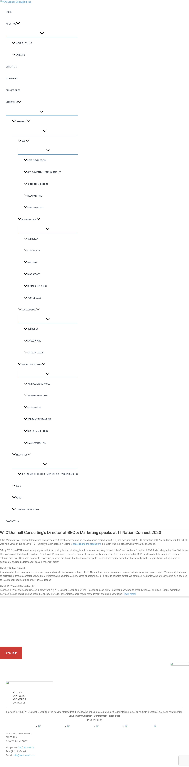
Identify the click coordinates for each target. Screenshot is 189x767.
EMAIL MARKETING (36, 443)
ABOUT (19, 498)
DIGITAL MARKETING (37, 431)
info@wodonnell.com (24, 755)
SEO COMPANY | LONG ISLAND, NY (44, 172)
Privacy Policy (94, 719)
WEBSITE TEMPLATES (38, 396)
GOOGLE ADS (33, 250)
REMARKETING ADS (37, 286)
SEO (24, 141)
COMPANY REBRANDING (39, 419)
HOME (9, 12)
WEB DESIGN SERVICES (38, 384)
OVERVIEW (32, 239)
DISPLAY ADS (33, 274)
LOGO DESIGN (34, 407)
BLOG (18, 486)
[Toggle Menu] (42, 33)
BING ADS (32, 262)
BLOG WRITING (34, 196)
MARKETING (12, 102)
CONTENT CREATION (37, 184)
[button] (18, 24)
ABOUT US (11, 24)
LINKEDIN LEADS (35, 353)
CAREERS (20, 55)
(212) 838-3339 (26, 747)
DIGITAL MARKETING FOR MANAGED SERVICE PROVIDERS (50, 474)
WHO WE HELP (19, 699)
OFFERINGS (11, 67)
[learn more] (130, 594)
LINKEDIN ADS (34, 341)
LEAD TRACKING (35, 207)
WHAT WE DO (19, 696)
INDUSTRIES (12, 78)
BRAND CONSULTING (32, 364)
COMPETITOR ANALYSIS (27, 509)
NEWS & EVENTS (24, 43)
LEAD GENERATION (36, 160)
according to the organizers (87, 543)
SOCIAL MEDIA (29, 310)
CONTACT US (12, 521)
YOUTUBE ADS (34, 298)
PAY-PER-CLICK (29, 219)
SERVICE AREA (13, 90)
